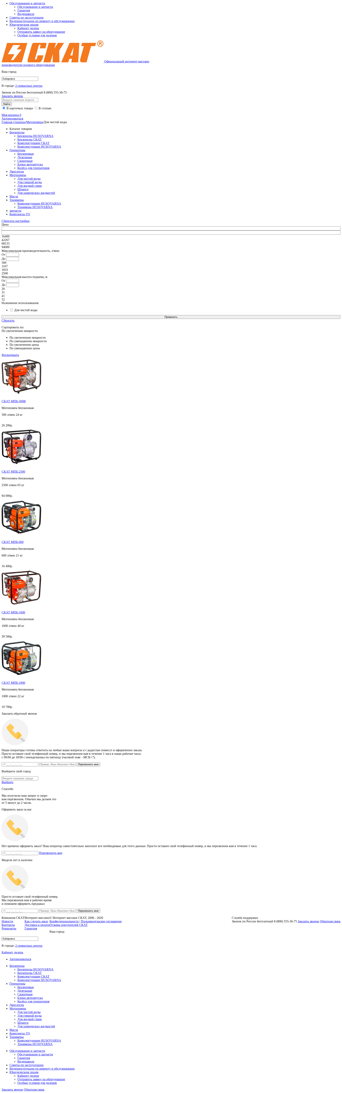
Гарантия (23, 10)
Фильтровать (10, 355)
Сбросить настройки (15, 221)
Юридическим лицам (24, 24)
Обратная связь (34, 1089)
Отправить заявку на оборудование (41, 31)
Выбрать (7, 782)
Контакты (8, 925)
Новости (7, 921)
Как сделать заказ (36, 921)
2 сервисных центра (28, 85)
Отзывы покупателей (68, 925)
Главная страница (14, 122)
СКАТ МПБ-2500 (13, 471)
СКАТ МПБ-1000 (13, 682)
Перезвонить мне (50, 853)
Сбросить (8, 320)
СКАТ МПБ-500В (14, 401)
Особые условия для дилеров (37, 35)
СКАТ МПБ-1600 (13, 612)
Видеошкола (25, 14)
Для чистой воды (25, 310)
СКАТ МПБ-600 (13, 542)
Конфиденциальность (64, 921)
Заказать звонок (12, 96)
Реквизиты (9, 928)
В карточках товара (19, 108)
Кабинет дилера (28, 28)
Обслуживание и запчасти (27, 3)
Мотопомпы (34, 122)
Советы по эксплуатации (27, 17)
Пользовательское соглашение (101, 921)
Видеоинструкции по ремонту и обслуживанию (42, 21)
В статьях (44, 108)
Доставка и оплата (37, 925)
